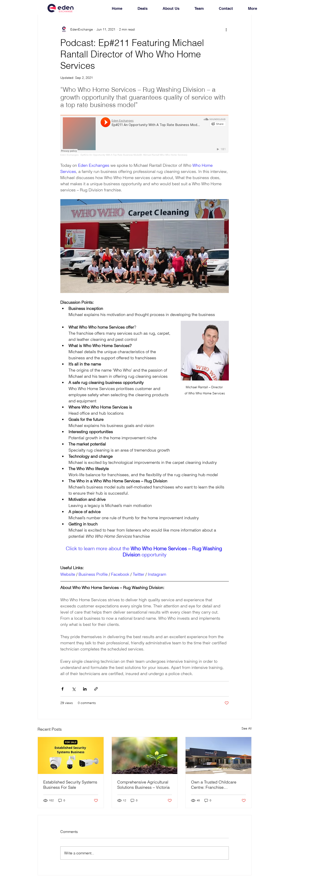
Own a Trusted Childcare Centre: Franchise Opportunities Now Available (217, 784)
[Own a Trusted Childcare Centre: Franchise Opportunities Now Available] (218, 755)
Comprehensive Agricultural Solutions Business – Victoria (143, 784)
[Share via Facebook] (62, 689)
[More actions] (226, 29)
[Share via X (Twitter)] (73, 689)
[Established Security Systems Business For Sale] (71, 755)
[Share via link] (96, 689)
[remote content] (144, 135)
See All (247, 728)
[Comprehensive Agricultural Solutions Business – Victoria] (145, 755)
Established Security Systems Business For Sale (70, 784)
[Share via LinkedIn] (85, 689)
